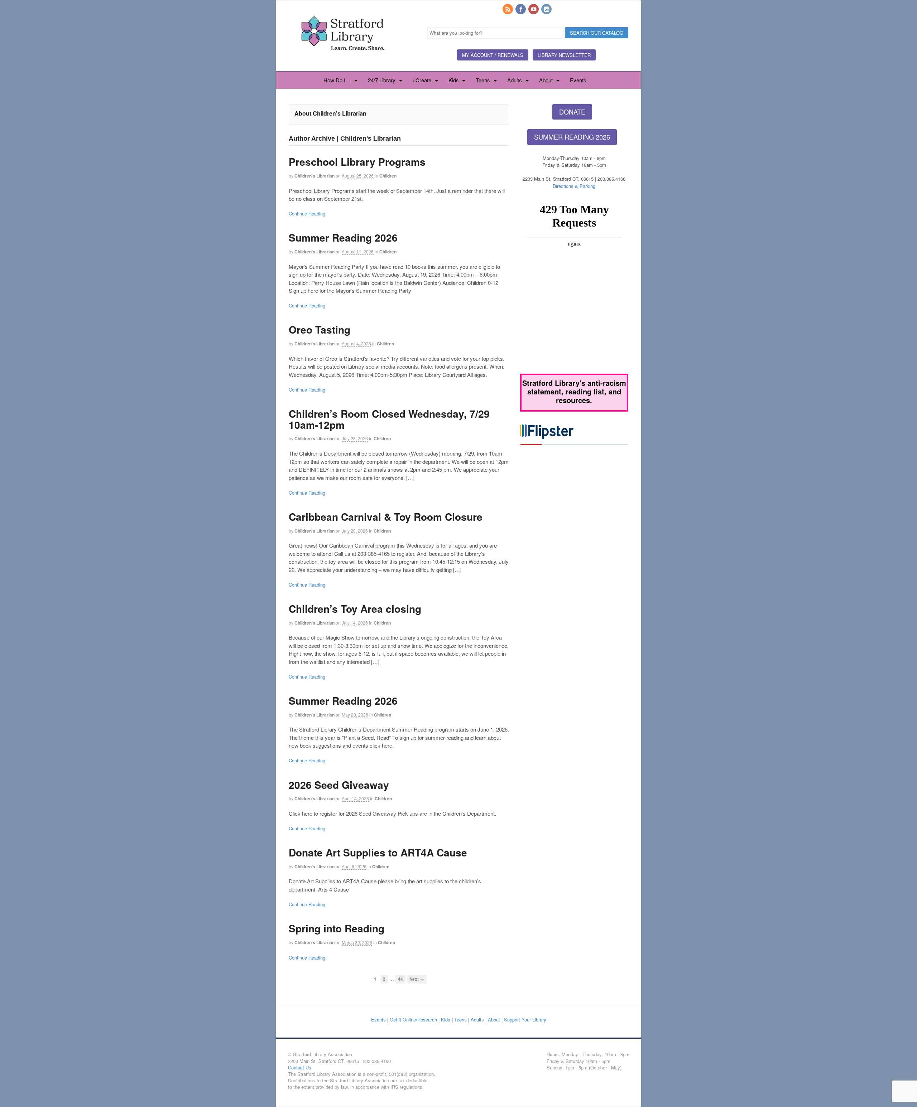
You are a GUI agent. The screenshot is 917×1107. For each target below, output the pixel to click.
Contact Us (299, 1067)
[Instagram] (547, 9)
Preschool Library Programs (357, 161)
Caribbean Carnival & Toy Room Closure (385, 516)
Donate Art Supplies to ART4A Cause (378, 852)
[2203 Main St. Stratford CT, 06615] (342, 58)
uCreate (422, 80)
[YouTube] (534, 9)
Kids (453, 80)
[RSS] (508, 9)
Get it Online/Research (413, 1019)
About (546, 80)
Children (388, 176)
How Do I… (337, 80)
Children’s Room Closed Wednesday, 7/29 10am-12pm (389, 419)
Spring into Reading (336, 928)
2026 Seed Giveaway (339, 784)
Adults (514, 80)
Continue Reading (307, 213)
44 (400, 979)
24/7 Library (381, 80)
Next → (416, 979)
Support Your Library (525, 1019)
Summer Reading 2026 (343, 237)
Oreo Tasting (319, 329)
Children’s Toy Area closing (355, 608)
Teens (483, 80)
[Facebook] (521, 9)
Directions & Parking (574, 186)
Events (578, 80)
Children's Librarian (314, 176)
